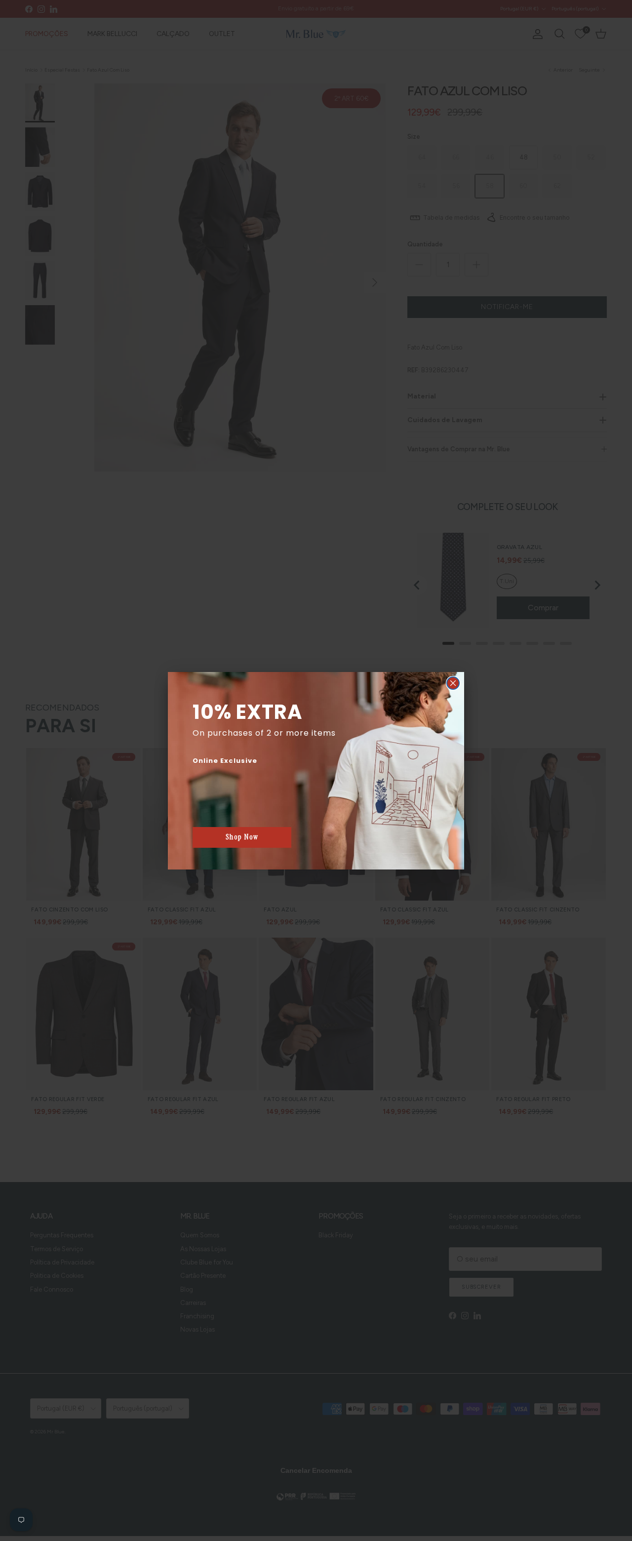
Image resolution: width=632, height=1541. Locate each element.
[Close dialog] (453, 683)
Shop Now (242, 837)
